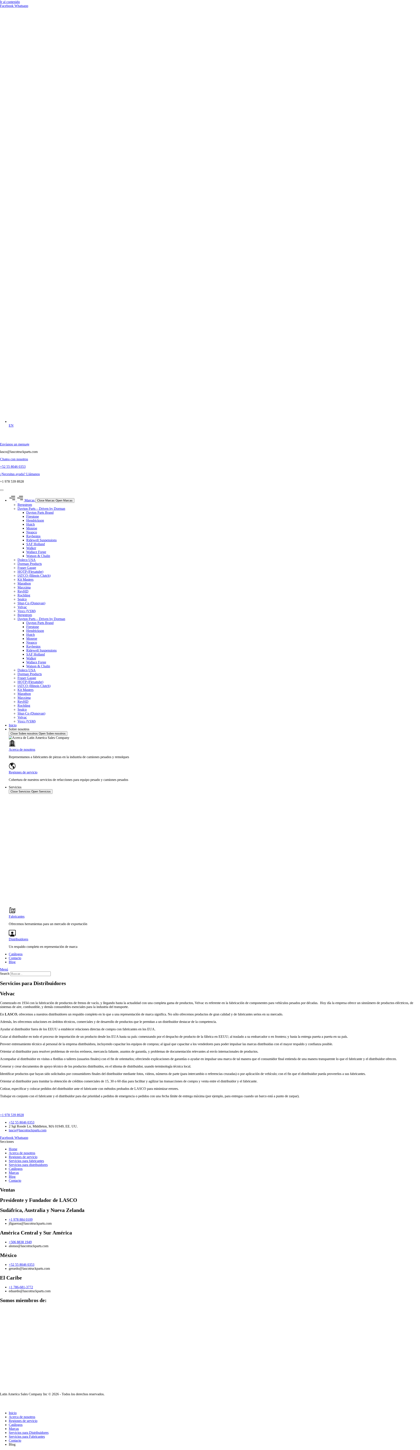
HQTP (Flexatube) (30, 571)
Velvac (22, 607)
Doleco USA (27, 560)
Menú (4, 969)
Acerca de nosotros (22, 749)
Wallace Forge (36, 552)
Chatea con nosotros (14, 459)
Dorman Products (30, 564)
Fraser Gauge (27, 568)
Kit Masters (25, 579)
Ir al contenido (10, 2)
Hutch (30, 524)
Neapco (31, 532)
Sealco (22, 599)
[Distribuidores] (12, 935)
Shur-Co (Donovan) (31, 603)
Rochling (24, 595)
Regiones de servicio (23, 772)
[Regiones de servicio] (12, 768)
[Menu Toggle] (2, 490)
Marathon (24, 583)
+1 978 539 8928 (12, 1115)
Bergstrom (25, 505)
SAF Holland (35, 544)
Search (4, 973)
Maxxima (24, 587)
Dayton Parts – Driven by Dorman (41, 508)
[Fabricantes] (12, 912)
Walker (31, 548)
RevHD (23, 591)
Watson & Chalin (38, 556)
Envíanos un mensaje (14, 444)
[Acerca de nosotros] (12, 745)
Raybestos (33, 536)
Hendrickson (35, 520)
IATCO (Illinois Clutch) (34, 575)
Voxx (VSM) (27, 611)
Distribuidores (18, 939)
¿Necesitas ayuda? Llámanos (20, 474)
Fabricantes (16, 916)
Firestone (32, 516)
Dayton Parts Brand (40, 512)
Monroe (31, 528)
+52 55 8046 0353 (13, 466)
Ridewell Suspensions (41, 540)
